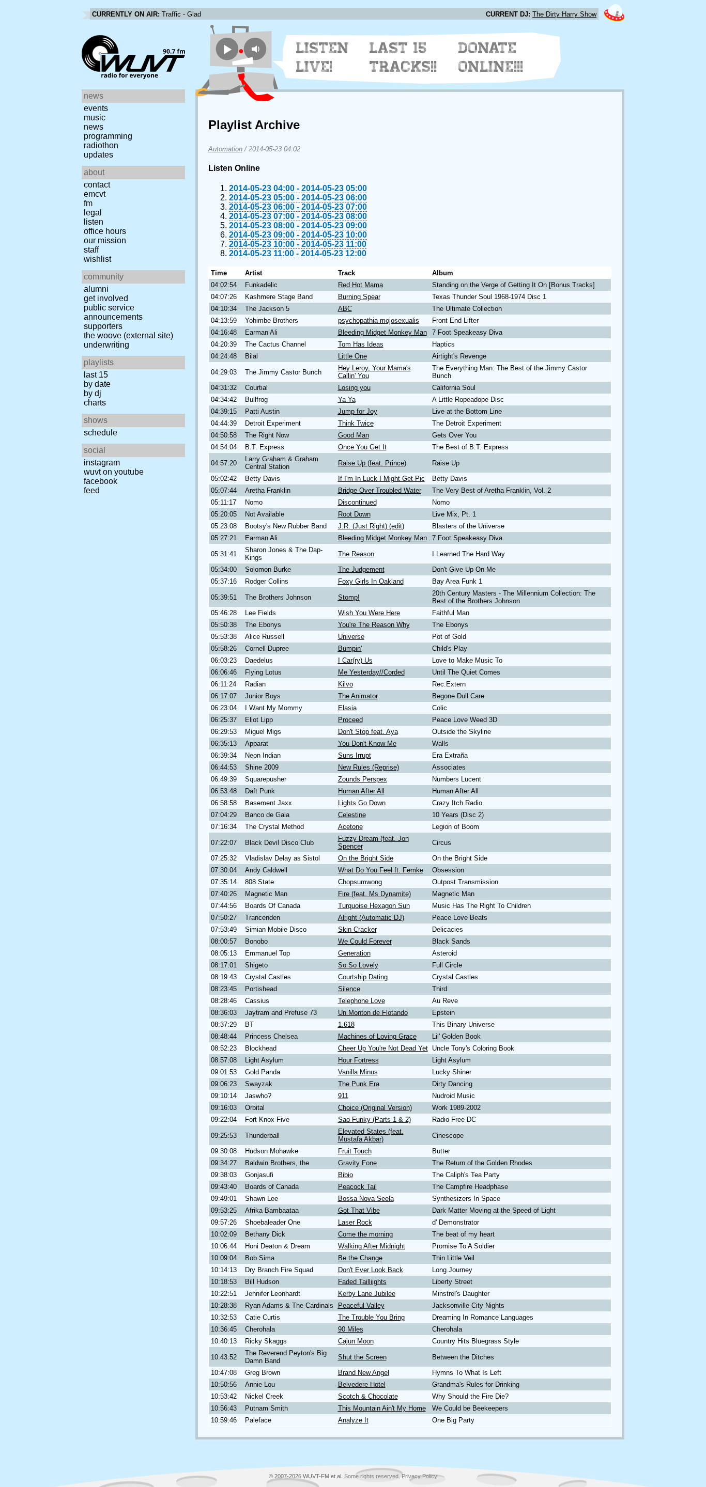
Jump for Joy (357, 411)
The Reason (356, 554)
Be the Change (360, 1258)
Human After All (361, 791)
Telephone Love (361, 1001)
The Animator (358, 696)
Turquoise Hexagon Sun (374, 906)
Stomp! (349, 597)
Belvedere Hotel (362, 1384)
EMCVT (94, 194)
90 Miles (350, 1329)
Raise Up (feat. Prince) (372, 463)
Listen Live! (322, 57)
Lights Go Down (362, 803)
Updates (98, 154)
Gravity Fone (357, 1163)
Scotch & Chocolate (368, 1396)
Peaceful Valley (361, 1305)
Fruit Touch (355, 1151)
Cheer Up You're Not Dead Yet (383, 1048)
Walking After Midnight (371, 1246)
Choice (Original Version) (375, 1108)
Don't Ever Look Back (370, 1270)
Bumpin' (350, 648)
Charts (95, 402)
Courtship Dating (363, 977)
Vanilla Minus (358, 1072)
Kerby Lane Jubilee (366, 1293)
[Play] (227, 48)
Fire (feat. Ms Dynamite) (374, 894)
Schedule (100, 432)
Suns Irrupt (354, 755)
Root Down (354, 514)
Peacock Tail (357, 1187)
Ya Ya (347, 399)
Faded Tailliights (362, 1282)
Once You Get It (362, 447)
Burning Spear (359, 297)
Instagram (102, 462)
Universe (351, 636)
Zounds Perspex (362, 779)
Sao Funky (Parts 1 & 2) (374, 1119)
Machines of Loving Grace (377, 1036)
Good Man (353, 435)
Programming (108, 136)
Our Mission (105, 240)
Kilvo (345, 684)
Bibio (345, 1175)
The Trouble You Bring (371, 1317)
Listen (93, 221)
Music (94, 117)
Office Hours (105, 231)
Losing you (354, 388)
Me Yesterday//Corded (371, 672)
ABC (345, 308)
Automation (225, 149)
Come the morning (365, 1234)
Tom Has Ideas (360, 344)
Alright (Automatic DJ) (371, 917)
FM (88, 203)
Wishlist (97, 259)
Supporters (103, 326)
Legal (93, 212)
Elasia (347, 708)
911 (343, 1096)
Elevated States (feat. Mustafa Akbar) (371, 1135)
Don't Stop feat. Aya (368, 731)
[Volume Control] (256, 48)
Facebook (100, 481)
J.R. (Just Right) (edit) (371, 526)
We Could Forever (365, 941)
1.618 (346, 1024)
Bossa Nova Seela (366, 1198)
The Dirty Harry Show (564, 14)
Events (96, 108)
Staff (91, 249)
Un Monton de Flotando (373, 1012)
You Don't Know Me (367, 743)
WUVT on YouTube (114, 471)
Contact (97, 184)
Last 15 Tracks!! (403, 57)
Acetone (350, 827)
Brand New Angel (363, 1372)
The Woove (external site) (128, 335)
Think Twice (356, 423)
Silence (349, 989)
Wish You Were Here (369, 613)
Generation (354, 953)
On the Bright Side (365, 858)
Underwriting (106, 344)
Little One (352, 356)
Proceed (350, 720)
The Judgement (361, 569)
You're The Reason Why (374, 625)
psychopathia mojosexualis (378, 320)
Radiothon (101, 145)
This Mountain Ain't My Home (382, 1408)
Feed (92, 490)
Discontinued (357, 502)
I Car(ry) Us (355, 660)
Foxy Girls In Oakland (371, 581)
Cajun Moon (356, 1341)
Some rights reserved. (372, 1476)
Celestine (352, 815)
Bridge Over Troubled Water (379, 490)
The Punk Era (358, 1084)
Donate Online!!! (491, 57)
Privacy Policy (419, 1476)
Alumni (96, 289)
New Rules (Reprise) (368, 767)
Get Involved (106, 298)
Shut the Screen (362, 1357)
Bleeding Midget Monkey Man (382, 332)
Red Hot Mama (360, 285)
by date (97, 384)
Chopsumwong (360, 882)
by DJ (92, 393)
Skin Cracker (357, 929)
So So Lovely (358, 965)
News (93, 126)
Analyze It (353, 1420)
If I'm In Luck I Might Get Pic (381, 478)
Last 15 (96, 374)
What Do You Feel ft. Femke (380, 870)
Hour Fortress (358, 1060)
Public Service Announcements (113, 312)
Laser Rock (355, 1222)
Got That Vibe (359, 1210)
